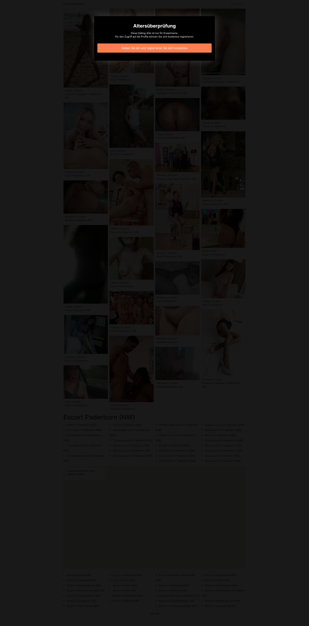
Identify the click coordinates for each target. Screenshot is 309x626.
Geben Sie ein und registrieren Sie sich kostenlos (154, 48)
